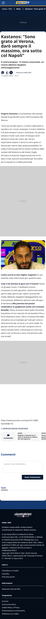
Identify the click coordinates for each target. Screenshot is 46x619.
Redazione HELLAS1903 (11, 589)
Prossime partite (8, 577)
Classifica (5, 574)
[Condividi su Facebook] (6, 72)
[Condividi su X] (11, 72)
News (18, 9)
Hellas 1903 (7, 9)
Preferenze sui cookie (10, 614)
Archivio (5, 601)
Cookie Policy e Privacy (10, 607)
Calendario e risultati (10, 570)
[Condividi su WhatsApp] (2, 72)
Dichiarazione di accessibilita (13, 610)
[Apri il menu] (3, 2)
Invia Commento (32, 477)
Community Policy (9, 604)
